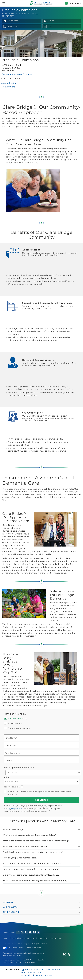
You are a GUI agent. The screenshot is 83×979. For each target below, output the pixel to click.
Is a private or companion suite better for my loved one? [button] (31, 875)
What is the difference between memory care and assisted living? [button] (36, 841)
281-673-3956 (75, 3)
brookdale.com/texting (16, 808)
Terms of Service (23, 962)
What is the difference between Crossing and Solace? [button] (29, 835)
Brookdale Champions (31, 972)
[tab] (41, 829)
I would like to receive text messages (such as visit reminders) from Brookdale (39, 793)
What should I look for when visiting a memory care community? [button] (35, 880)
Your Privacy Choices (16, 948)
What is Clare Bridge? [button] (14, 829)
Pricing (51, 21)
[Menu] (3, 3)
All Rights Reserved (39, 944)
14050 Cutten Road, (11, 66)
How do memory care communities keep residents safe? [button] (31, 869)
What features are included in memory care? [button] (25, 846)
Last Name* (11, 745)
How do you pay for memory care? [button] (20, 858)
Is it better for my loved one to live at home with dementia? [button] (32, 863)
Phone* (9, 760)
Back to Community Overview (17, 74)
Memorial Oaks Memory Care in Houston (40, 975)
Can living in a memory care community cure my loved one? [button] (33, 852)
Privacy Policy (15, 938)
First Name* (11, 738)
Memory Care (8, 87)
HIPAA (5, 938)
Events (50, 26)
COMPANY (8, 902)
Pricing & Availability (17, 718)
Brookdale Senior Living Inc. (19, 944)
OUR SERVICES (10, 907)
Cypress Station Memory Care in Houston (40, 969)
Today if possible (12, 787)
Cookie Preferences (33, 948)
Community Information (19, 728)
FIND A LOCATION (12, 912)
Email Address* (12, 753)
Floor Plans (12, 26)
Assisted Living (9, 83)
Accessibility (56, 938)
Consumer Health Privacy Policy (36, 938)
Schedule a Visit (15, 723)
